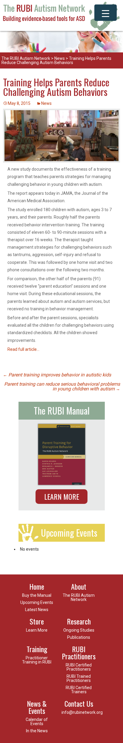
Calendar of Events (37, 721)
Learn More (61, 496)
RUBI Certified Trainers (79, 689)
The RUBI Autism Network (25, 58)
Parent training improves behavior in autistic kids (57, 375)
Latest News (36, 609)
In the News (37, 730)
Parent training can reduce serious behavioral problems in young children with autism (62, 386)
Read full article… (23, 349)
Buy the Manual (36, 595)
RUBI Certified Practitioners (79, 667)
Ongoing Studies (78, 630)
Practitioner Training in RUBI (36, 659)
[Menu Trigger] (105, 12)
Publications (78, 637)
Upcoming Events (36, 602)
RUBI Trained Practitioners (79, 678)
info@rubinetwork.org (82, 712)
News (59, 58)
